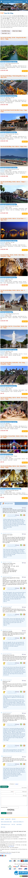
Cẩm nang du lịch (5, 824)
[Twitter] (4, 856)
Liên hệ (13, 819)
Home (2, 819)
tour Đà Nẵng (7, 1)
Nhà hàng (19, 824)
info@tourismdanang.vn (5, 853)
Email (12, 791)
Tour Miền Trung (18, 1)
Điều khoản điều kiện (6, 821)
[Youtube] (5, 856)
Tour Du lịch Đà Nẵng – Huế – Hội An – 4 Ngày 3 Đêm (14, 146)
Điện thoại (24, 791)
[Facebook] (1, 856)
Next (17, 784)
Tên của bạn (24, 787)
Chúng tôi (7, 819)
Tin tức (13, 824)
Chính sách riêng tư (18, 821)
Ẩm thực (3, 827)
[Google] (2, 856)
